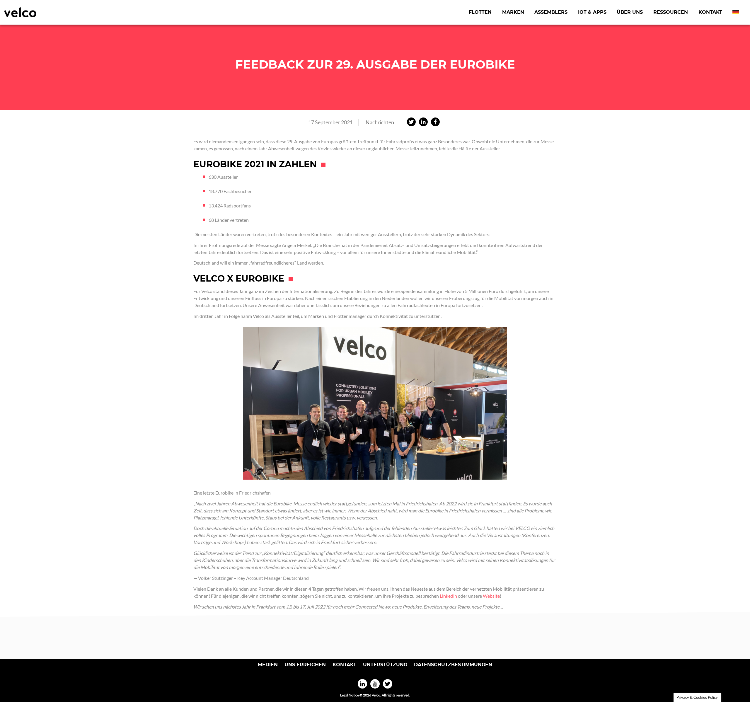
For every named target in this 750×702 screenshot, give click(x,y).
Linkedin (448, 596)
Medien (268, 664)
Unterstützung (385, 664)
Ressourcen (670, 12)
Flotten (480, 12)
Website (491, 596)
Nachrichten (380, 122)
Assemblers (550, 12)
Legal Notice (349, 695)
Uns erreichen (305, 664)
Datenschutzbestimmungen (453, 664)
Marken (513, 12)
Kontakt (710, 12)
